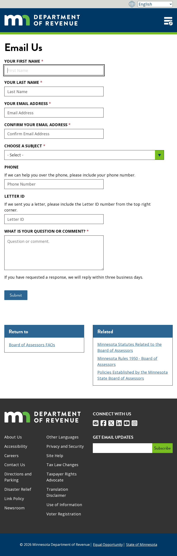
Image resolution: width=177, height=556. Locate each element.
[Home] (42, 20)
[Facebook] (103, 423)
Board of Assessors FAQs (32, 344)
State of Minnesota (141, 544)
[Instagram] (134, 423)
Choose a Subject (23, 145)
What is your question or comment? (45, 231)
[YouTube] (127, 423)
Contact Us (14, 464)
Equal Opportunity (108, 544)
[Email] (95, 423)
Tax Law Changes (62, 464)
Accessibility (15, 446)
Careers (11, 455)
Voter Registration (63, 513)
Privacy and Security (65, 446)
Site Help (54, 455)
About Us (13, 437)
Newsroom (14, 507)
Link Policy (14, 498)
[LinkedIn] (119, 423)
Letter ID (14, 196)
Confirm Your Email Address (36, 124)
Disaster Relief (17, 489)
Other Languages (62, 437)
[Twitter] (111, 423)
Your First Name (22, 61)
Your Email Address (26, 103)
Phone (11, 167)
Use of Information (64, 504)
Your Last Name (22, 82)
